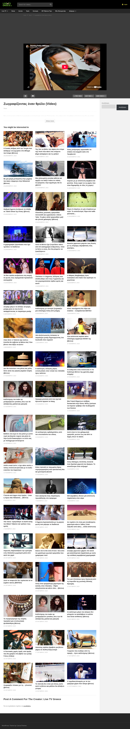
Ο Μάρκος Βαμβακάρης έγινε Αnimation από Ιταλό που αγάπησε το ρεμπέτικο (81, 278)
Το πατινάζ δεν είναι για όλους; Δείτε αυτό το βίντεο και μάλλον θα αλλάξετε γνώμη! (49, 686)
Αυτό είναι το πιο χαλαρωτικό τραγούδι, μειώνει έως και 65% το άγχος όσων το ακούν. (79, 434)
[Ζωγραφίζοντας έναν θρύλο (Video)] (18, 138)
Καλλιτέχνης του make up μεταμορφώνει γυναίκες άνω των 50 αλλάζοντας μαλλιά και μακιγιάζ (17, 401)
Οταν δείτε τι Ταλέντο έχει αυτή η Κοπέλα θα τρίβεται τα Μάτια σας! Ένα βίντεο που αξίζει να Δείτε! (18, 342)
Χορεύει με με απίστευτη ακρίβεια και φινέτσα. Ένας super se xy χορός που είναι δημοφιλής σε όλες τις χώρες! (81, 183)
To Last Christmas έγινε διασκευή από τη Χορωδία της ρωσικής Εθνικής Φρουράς (81, 581)
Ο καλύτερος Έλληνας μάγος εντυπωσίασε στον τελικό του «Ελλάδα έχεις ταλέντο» (49, 371)
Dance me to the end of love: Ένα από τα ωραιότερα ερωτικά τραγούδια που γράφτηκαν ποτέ (49, 553)
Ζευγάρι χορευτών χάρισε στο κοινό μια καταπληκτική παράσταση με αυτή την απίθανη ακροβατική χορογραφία (81, 553)
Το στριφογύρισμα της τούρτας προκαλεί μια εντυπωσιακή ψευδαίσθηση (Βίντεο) (15, 621)
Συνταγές (35, 11)
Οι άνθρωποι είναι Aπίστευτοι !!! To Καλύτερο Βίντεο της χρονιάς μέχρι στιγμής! (80, 372)
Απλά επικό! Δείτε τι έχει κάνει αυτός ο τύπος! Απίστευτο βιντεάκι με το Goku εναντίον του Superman (18, 468)
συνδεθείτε (27, 706)
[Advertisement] (65, 30)
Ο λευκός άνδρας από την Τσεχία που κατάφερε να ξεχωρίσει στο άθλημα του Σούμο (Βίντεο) (18, 151)
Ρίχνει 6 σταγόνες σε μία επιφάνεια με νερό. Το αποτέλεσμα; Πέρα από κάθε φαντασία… (81, 211)
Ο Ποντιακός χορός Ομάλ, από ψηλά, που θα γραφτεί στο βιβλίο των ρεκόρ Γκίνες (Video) (18, 654)
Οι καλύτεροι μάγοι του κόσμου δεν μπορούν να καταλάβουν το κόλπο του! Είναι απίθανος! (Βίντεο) (80, 614)
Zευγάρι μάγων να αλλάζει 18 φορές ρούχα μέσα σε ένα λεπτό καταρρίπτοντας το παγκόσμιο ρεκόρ (17, 309)
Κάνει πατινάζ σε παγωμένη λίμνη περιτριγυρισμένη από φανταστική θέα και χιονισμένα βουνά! (49, 469)
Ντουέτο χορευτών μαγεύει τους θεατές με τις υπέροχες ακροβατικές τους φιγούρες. (81, 246)
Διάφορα (72, 11)
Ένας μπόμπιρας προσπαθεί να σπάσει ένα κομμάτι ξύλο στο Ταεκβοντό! (79, 152)
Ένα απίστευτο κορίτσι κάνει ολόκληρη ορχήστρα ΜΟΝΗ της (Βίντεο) (79, 339)
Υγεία (27, 11)
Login (125, 4)
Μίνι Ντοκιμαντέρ (60, 11)
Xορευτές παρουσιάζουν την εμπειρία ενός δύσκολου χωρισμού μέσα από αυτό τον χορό (18, 553)
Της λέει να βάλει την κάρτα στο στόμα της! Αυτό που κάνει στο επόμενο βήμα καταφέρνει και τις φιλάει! (49, 151)
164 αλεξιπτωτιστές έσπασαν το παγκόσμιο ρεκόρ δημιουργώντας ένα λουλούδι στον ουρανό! (49, 337)
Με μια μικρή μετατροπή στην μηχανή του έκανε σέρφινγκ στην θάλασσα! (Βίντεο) (18, 181)
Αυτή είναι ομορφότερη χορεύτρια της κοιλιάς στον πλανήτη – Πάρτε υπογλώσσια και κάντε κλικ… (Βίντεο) (49, 586)
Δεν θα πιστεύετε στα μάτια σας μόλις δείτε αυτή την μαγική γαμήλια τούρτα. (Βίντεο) (18, 371)
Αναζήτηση (105, 103)
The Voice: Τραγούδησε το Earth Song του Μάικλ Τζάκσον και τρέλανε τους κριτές (18, 524)
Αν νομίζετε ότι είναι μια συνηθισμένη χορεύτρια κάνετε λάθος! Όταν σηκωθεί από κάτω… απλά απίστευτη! (81, 524)
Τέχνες (5, 108)
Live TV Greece (52, 699)
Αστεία (20, 11)
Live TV (4, 11)
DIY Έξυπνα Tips (47, 11)
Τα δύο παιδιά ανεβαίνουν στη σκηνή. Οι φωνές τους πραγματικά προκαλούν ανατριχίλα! (18, 278)
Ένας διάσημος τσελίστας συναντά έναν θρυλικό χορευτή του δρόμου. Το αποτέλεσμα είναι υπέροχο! (81, 464)
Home (13, 11)
